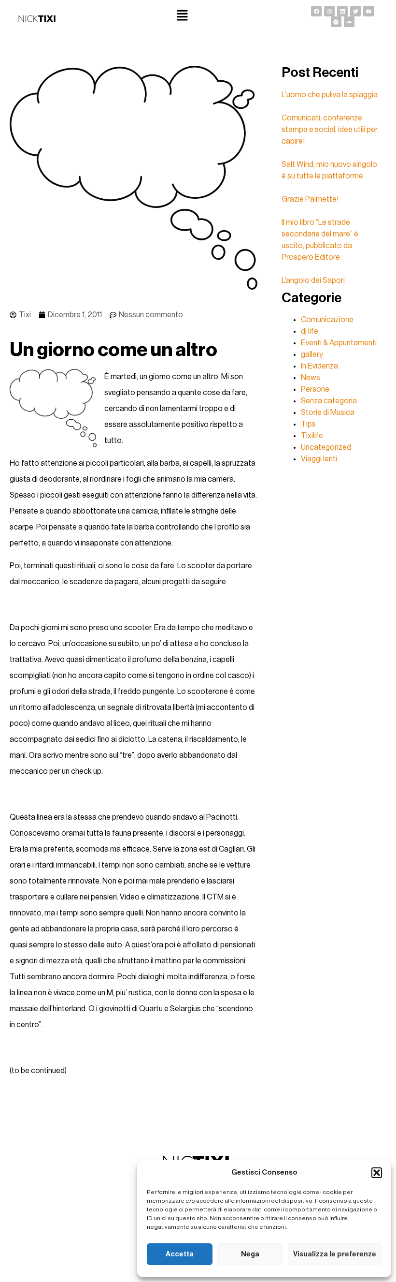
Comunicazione (327, 320)
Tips (308, 424)
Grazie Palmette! (310, 199)
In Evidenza (319, 366)
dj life (309, 331)
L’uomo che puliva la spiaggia (330, 95)
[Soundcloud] (349, 21)
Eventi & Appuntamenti (339, 343)
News (310, 378)
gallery (312, 354)
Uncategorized (326, 447)
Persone (315, 389)
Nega (250, 1254)
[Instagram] (329, 11)
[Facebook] (316, 11)
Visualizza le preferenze (334, 1254)
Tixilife (312, 436)
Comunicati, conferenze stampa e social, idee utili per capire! (330, 129)
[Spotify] (336, 21)
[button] (377, 1173)
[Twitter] (355, 11)
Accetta (180, 1254)
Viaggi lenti (319, 459)
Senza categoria (329, 401)
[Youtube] (368, 11)
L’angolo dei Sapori (313, 280)
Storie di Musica (327, 412)
